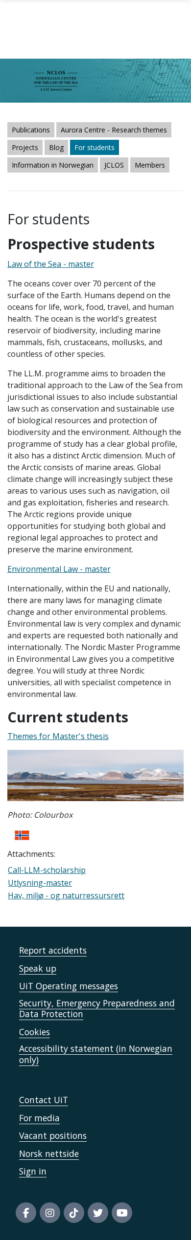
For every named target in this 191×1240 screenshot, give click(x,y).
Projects (25, 147)
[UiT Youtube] (122, 1212)
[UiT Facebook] (26, 1212)
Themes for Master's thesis (58, 736)
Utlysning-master (40, 882)
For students (94, 147)
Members (150, 165)
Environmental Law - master (59, 569)
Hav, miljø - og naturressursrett (66, 895)
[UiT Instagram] (50, 1212)
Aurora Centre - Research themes (114, 129)
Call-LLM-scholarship (47, 870)
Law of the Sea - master (50, 264)
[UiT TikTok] (74, 1212)
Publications (31, 129)
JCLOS (114, 165)
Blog (56, 147)
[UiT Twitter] (98, 1212)
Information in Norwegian (53, 165)
